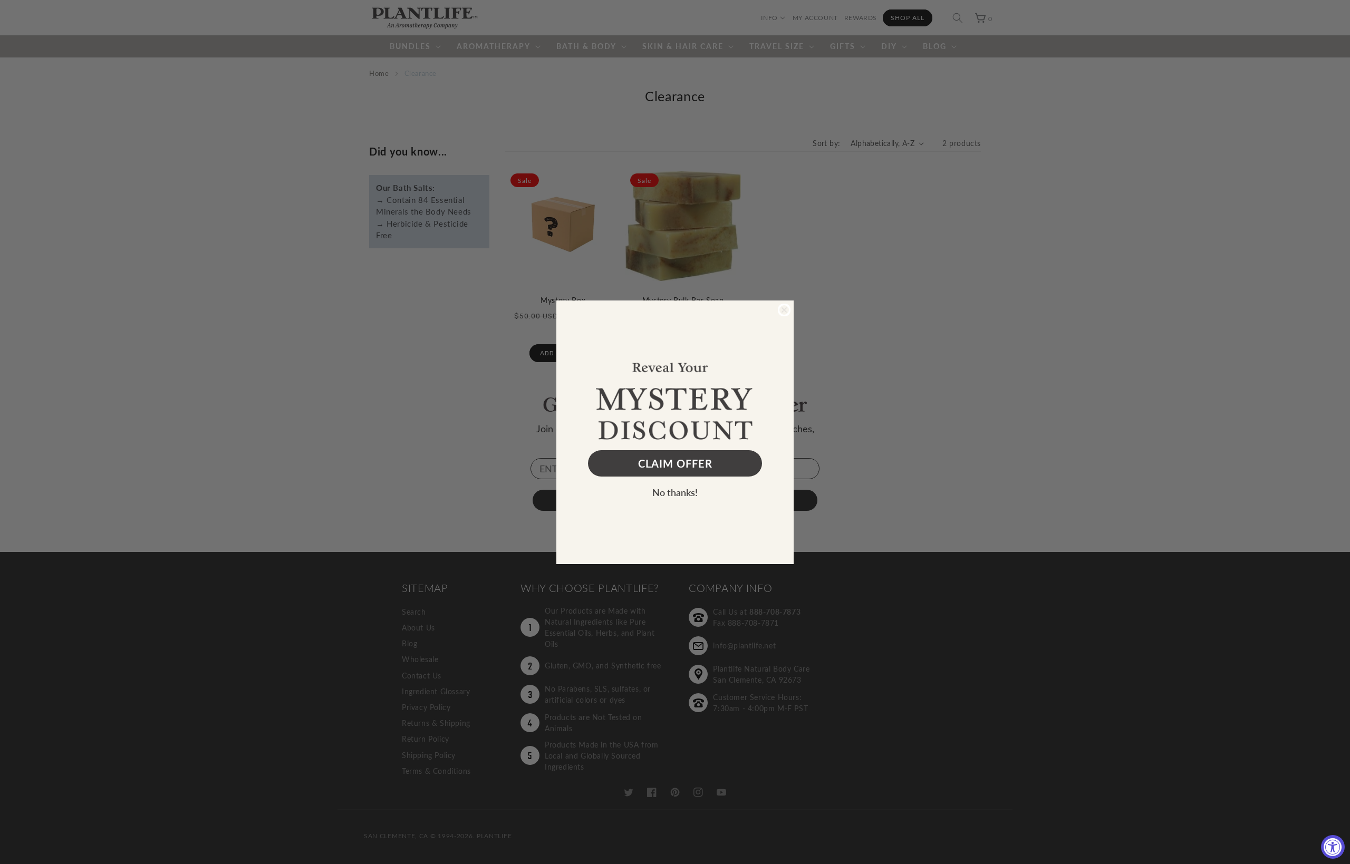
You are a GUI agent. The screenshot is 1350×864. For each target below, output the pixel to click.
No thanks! (675, 492)
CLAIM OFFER (675, 463)
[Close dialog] (784, 310)
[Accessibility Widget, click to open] (1333, 847)
